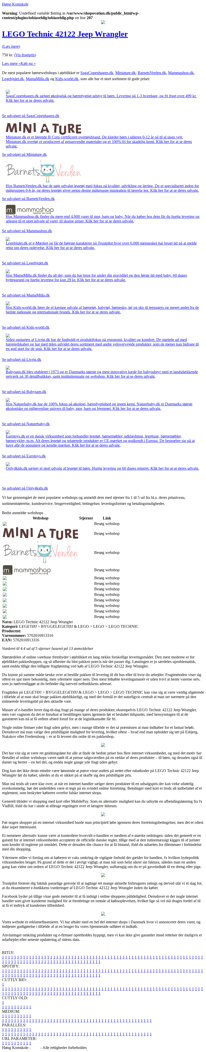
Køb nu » (28, 63)
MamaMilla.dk (37, 79)
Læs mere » (11, 63)
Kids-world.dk (66, 79)
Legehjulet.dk (13, 79)
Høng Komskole (15, 4)
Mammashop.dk (181, 73)
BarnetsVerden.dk (152, 73)
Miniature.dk (125, 73)
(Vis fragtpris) (25, 55)
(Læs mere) (11, 46)
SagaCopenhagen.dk (96, 73)
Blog (35, 1047)
